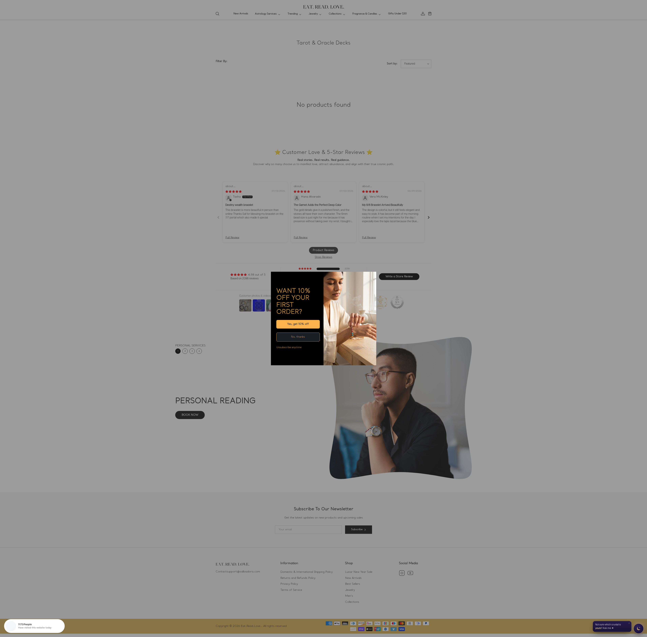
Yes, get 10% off (298, 324)
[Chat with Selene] (639, 629)
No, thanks (298, 336)
